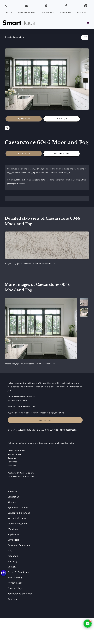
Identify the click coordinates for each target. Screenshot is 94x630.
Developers (13, 539)
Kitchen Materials (17, 523)
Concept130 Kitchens (19, 512)
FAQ (10, 550)
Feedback (13, 556)
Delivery (12, 566)
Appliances (13, 534)
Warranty (12, 561)
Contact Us (13, 496)
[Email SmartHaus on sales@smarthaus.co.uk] (26, 6)
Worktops (13, 529)
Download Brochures (19, 545)
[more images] (84, 302)
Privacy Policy (15, 582)
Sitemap (12, 599)
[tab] (23, 119)
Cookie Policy (15, 588)
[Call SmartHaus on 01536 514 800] (6, 6)
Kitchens (12, 502)
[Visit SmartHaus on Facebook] (66, 6)
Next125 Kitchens (17, 518)
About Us (12, 491)
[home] (18, 23)
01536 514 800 (20, 400)
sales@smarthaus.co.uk (24, 396)
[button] (3, 573)
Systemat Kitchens (18, 507)
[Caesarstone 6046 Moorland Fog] (41, 328)
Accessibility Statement (20, 593)
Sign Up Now (45, 420)
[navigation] (14, 37)
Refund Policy (15, 577)
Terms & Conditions (18, 572)
